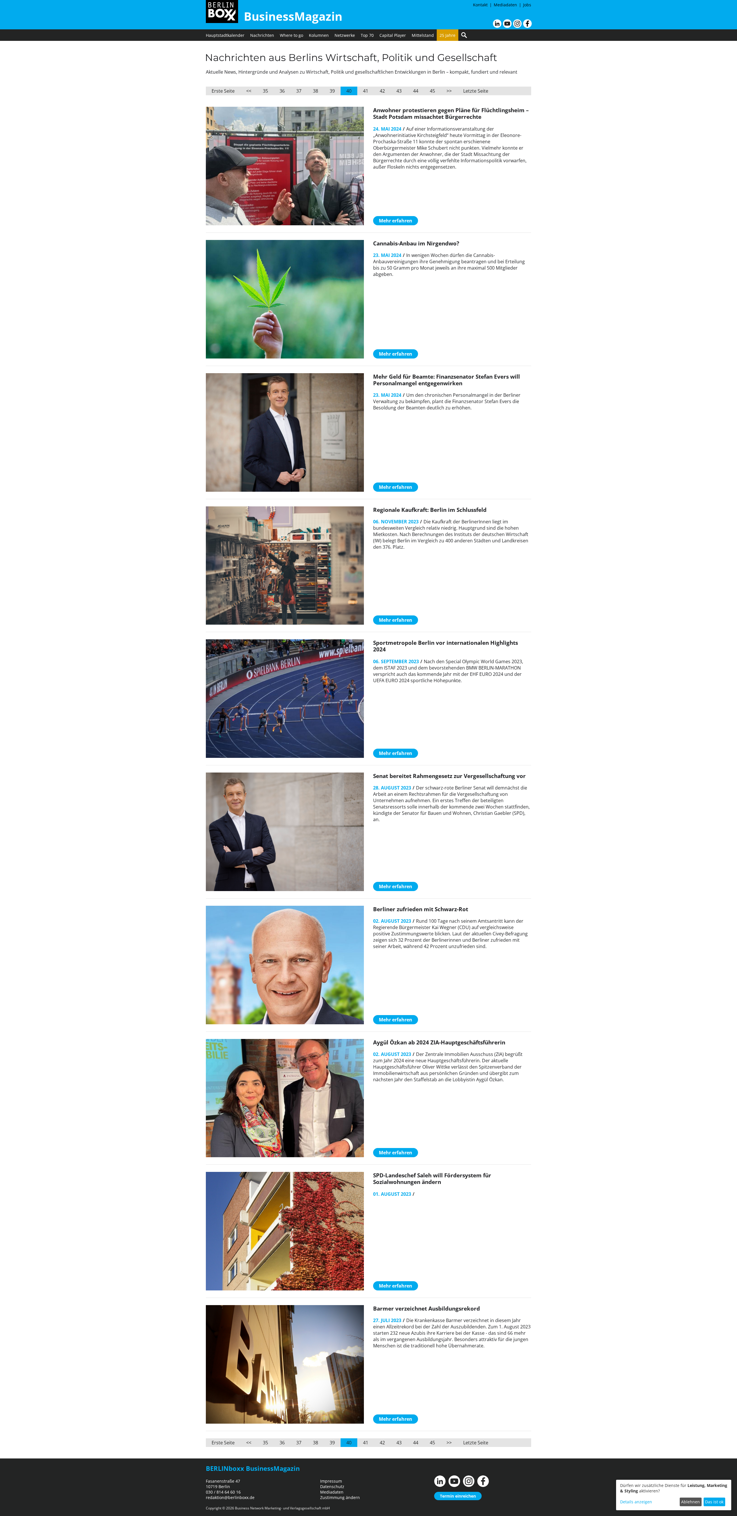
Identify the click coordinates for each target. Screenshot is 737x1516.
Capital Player (392, 35)
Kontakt (480, 4)
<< (248, 91)
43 (399, 91)
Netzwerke (345, 35)
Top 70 (367, 35)
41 (365, 91)
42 (382, 91)
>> (449, 91)
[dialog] (673, 1495)
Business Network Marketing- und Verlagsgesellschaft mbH (282, 1508)
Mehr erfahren (395, 221)
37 (298, 91)
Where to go (291, 35)
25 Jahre (447, 35)
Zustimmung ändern (340, 1497)
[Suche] (464, 35)
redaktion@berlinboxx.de (230, 1497)
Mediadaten (505, 4)
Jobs (527, 4)
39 (332, 91)
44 (415, 91)
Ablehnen (690, 1501)
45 (432, 91)
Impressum (331, 1481)
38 (315, 91)
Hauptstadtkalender (225, 35)
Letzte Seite (475, 91)
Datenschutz (332, 1486)
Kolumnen (319, 35)
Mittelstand (423, 35)
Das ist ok (714, 1501)
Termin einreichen (458, 1496)
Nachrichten (262, 35)
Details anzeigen (636, 1501)
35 (265, 91)
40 (349, 91)
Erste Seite (223, 91)
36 (282, 91)
